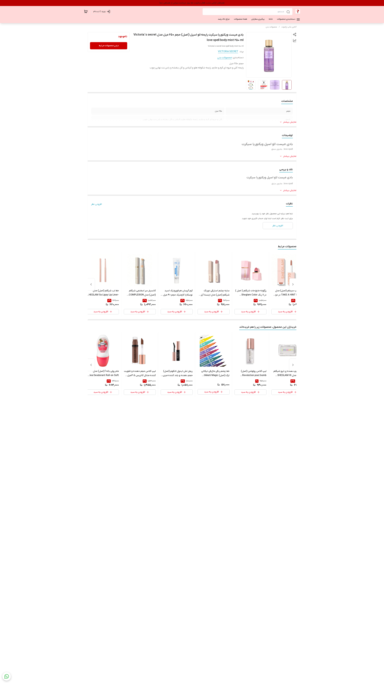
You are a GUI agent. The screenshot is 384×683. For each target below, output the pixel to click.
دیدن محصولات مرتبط (109, 45)
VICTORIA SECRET (228, 51)
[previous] (293, 284)
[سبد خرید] (86, 11)
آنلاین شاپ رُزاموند (288, 27)
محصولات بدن (271, 27)
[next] (91, 284)
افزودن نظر (96, 204)
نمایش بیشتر (289, 122)
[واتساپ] (6, 676)
